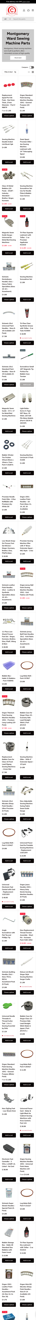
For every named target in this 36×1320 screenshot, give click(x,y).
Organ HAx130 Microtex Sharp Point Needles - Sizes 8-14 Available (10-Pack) (26, 1290)
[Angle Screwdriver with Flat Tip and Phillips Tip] (9, 920)
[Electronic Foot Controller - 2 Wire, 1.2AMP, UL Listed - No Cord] (9, 1149)
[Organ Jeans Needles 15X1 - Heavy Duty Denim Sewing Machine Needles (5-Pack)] (27, 874)
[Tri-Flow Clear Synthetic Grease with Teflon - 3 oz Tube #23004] (27, 313)
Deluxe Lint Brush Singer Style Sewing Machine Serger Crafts (27, 975)
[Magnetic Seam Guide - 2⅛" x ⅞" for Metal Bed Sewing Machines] (9, 398)
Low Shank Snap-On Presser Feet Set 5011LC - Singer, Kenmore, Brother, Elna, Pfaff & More (9, 547)
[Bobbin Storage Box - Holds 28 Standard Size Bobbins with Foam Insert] (9, 1232)
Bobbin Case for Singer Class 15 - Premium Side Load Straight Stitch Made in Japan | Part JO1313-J (26, 1023)
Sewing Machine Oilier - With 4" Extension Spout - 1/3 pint (27, 760)
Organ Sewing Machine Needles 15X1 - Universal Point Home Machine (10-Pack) (26, 1165)
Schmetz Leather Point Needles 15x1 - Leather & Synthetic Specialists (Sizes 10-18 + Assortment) (8, 592)
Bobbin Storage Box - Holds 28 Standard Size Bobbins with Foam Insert (8, 1247)
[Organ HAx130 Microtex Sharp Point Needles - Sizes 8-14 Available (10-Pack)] (27, 1274)
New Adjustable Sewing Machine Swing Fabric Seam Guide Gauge (26, 806)
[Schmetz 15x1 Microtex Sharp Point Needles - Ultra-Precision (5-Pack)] (9, 791)
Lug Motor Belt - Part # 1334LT (8, 844)
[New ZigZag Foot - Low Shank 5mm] (9, 1098)
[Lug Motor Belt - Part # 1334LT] (9, 832)
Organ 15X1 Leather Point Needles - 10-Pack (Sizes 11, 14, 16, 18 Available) (26, 503)
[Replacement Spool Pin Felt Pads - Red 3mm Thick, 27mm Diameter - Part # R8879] (9, 85)
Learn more (26, 2)
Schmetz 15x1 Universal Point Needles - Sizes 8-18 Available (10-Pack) (9, 328)
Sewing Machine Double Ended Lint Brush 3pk (8, 141)
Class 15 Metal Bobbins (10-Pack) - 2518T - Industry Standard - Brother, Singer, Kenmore (8, 193)
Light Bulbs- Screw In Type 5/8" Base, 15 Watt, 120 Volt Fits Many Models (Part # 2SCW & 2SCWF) (26, 415)
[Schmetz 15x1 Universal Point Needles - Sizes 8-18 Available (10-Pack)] (9, 313)
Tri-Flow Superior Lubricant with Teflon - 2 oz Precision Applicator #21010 (26, 238)
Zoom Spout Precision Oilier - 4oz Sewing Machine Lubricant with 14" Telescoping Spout (26, 146)
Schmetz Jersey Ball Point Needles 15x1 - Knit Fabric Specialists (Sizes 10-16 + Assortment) (27, 638)
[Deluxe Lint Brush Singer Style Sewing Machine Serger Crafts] (27, 962)
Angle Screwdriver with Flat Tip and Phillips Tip (8, 933)
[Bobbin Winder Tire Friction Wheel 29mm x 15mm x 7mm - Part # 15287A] (9, 445)
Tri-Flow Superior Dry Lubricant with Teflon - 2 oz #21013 (26, 1246)
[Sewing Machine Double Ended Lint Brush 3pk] (9, 129)
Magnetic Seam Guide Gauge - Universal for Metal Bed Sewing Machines (9, 237)
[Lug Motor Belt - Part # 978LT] (27, 665)
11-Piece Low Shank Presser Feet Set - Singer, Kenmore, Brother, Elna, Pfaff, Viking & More (9, 638)
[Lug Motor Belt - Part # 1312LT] (27, 1193)
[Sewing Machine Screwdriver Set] (27, 266)
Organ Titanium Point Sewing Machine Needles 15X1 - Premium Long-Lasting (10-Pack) (9, 719)
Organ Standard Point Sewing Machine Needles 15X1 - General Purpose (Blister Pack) (8, 1070)
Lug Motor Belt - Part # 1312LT (26, 1204)
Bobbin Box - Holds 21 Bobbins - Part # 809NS (8, 678)
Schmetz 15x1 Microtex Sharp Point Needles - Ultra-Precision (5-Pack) (8, 806)
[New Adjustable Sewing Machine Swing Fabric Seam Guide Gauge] (27, 791)
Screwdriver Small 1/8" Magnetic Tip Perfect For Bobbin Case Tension (27, 371)
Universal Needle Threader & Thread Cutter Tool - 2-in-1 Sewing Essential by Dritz (8, 1022)
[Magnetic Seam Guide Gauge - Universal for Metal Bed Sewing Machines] (9, 222)
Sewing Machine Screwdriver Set (26, 278)
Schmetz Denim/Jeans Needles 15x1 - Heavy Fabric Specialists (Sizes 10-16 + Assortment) (8, 284)
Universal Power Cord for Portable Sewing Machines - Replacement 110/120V (26, 848)
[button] (28, 10)
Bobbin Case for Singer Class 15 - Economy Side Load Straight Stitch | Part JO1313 (26, 719)
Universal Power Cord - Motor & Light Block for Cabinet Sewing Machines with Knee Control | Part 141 (26, 1115)
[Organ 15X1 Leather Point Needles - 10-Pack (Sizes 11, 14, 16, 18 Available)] (27, 486)
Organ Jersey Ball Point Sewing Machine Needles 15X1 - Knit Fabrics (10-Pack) (27, 590)
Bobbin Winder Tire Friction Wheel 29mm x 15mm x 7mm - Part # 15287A (8, 460)
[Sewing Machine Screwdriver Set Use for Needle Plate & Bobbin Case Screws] (27, 176)
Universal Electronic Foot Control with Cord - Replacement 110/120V (8, 889)
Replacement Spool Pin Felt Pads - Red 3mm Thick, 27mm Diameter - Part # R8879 (8, 101)
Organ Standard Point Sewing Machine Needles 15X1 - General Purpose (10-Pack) (26, 101)
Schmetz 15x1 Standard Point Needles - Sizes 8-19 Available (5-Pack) (9, 371)
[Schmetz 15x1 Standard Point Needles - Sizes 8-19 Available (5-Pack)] (9, 356)
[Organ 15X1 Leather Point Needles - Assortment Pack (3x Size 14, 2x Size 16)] (9, 1274)
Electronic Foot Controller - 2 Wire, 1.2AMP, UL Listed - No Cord (8, 1162)
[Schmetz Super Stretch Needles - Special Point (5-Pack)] (9, 1193)
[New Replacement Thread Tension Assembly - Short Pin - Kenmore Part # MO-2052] (27, 920)
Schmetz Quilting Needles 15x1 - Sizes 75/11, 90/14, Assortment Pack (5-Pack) (8, 978)
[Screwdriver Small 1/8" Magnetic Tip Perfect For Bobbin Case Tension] (27, 356)
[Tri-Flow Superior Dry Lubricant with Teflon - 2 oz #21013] (27, 1232)
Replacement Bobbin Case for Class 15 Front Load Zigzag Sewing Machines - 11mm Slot (8, 763)
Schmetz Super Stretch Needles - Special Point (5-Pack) (8, 1207)
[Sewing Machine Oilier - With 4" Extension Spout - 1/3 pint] (27, 746)
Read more (18, 58)
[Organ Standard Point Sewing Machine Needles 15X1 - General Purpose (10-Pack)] (27, 85)
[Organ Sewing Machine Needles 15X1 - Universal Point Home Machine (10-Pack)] (27, 1149)
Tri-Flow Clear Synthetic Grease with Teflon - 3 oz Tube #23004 (26, 327)
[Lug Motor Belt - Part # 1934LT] (27, 1054)
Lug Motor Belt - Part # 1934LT (26, 1065)
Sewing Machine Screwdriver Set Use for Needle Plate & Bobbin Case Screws (26, 191)
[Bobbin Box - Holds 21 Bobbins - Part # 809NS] (9, 665)
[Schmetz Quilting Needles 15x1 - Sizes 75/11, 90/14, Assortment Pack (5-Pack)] (9, 962)
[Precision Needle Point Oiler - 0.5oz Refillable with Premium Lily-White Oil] (9, 486)
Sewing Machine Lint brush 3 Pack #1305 (26, 457)
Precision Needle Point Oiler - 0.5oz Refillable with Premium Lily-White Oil (9, 501)
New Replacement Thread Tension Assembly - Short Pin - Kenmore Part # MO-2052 (27, 935)
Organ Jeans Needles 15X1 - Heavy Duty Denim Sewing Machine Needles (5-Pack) (26, 891)
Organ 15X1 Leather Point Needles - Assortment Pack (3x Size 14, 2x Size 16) (8, 1290)
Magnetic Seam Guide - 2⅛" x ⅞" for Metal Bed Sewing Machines (8, 412)
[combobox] (18, 19)
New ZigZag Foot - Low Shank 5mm (9, 1109)
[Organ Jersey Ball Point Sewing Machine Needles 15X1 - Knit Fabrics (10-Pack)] (27, 575)
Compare (25, 67)
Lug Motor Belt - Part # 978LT (26, 677)
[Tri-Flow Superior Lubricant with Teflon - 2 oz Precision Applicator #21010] (27, 222)
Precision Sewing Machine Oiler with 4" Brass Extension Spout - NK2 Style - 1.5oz (27, 546)
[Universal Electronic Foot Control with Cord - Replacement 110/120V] (9, 874)
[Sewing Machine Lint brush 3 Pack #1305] (27, 445)
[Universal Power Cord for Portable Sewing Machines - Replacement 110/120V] (27, 832)
